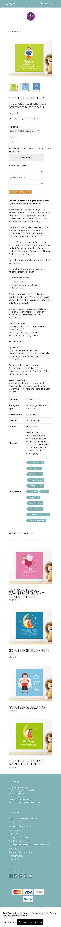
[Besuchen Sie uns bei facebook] (11, 876)
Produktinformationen (19, 841)
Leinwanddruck (36, 474)
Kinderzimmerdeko (37, 520)
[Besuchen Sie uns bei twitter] (16, 876)
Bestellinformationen (19, 837)
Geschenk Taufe (36, 509)
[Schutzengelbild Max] (30, 683)
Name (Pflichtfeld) (18, 165)
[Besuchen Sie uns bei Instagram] (31, 876)
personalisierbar (36, 480)
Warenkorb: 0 (49, 4)
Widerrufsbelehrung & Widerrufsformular (29, 844)
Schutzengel (34, 497)
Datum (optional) (17, 177)
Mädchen (33, 492)
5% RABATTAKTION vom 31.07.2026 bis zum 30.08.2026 (30, 150)
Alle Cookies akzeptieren (30, 922)
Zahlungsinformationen (20, 852)
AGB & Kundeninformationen (23, 818)
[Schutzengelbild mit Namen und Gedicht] (30, 737)
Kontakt (13, 848)
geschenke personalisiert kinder (38, 515)
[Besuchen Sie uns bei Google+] (26, 876)
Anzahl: (12, 137)
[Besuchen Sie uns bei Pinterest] (21, 876)
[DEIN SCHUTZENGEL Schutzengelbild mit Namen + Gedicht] (30, 566)
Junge (44, 492)
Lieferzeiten (14, 859)
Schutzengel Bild (36, 486)
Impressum (14, 830)
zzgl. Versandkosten (29, 118)
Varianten (14, 126)
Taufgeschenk (35, 468)
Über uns (13, 833)
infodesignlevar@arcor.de (27, 802)
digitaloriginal (32, 399)
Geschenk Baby (36, 503)
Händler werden (17, 855)
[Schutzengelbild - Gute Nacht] (30, 626)
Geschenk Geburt (36, 463)
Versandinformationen (20, 826)
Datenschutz (15, 822)
